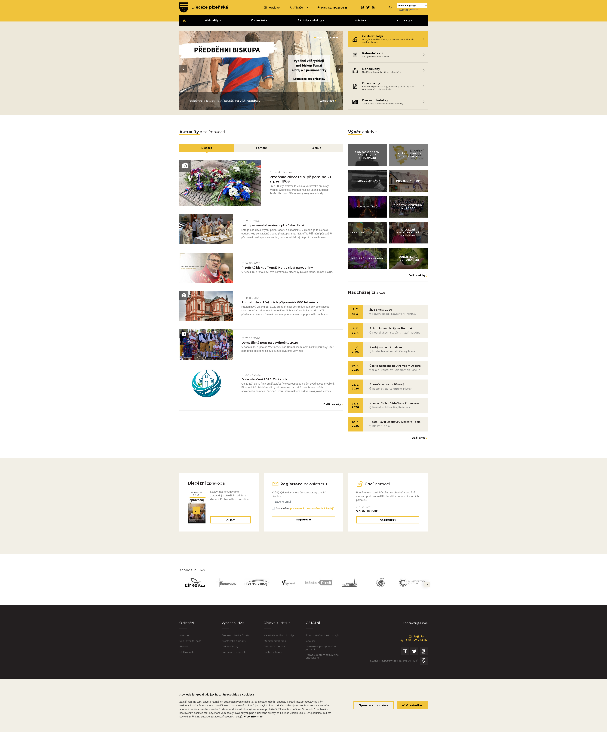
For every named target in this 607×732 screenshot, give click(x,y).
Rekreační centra (274, 646)
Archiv (231, 519)
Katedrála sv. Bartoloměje (279, 635)
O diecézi (186, 623)
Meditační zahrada (275, 640)
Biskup (183, 646)
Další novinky (332, 404)
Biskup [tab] (316, 147)
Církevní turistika (277, 623)
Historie (184, 635)
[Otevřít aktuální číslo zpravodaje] (196, 510)
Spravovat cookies (373, 705)
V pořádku (413, 705)
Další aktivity (417, 275)
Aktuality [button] (212, 20)
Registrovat (303, 519)
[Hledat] (390, 7)
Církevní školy (230, 646)
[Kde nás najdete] (424, 661)
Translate (424, 9)
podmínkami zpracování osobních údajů (312, 508)
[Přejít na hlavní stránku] (203, 7)
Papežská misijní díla (234, 651)
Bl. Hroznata (186, 651)
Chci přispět (387, 519)
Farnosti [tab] (261, 147)
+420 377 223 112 (415, 640)
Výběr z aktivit (233, 623)
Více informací (253, 716)
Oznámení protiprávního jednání (321, 648)
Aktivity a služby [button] (309, 20)
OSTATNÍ (313, 623)
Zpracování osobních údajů (322, 635)
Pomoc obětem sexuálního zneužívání (322, 656)
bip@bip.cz (420, 636)
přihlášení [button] (299, 7)
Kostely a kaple (273, 651)
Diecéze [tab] (206, 147)
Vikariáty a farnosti (190, 640)
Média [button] (359, 20)
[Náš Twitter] (368, 7)
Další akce (419, 437)
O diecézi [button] (258, 20)
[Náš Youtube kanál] (373, 7)
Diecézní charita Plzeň (235, 635)
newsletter (274, 7)
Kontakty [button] (403, 20)
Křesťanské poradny (234, 640)
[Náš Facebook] (363, 7)
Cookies (310, 640)
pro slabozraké (333, 7)
